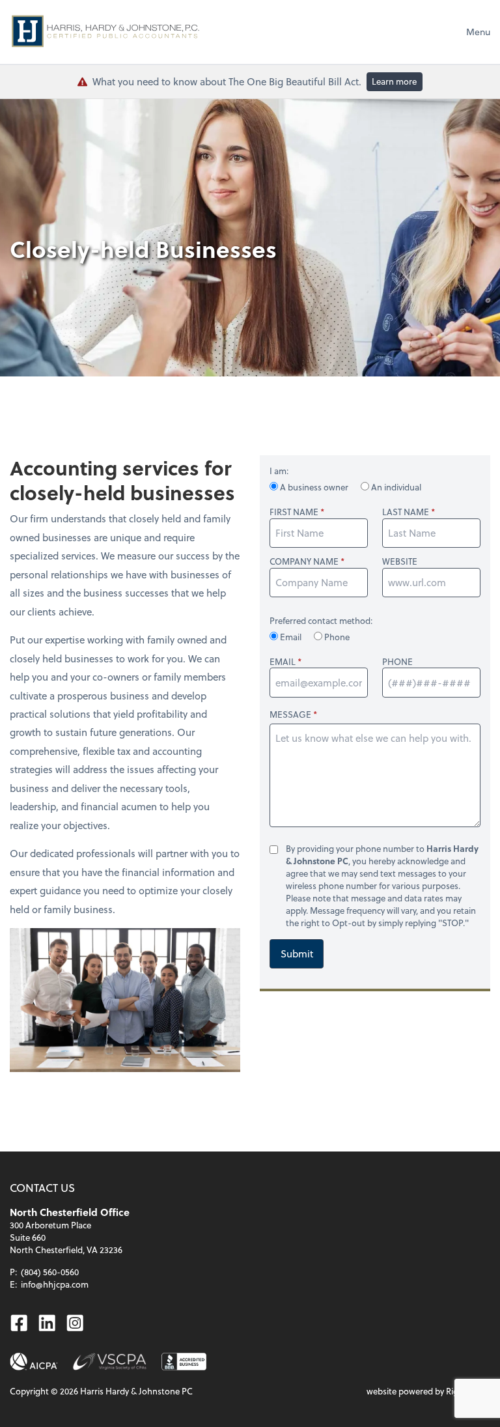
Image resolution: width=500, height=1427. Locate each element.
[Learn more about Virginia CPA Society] (109, 1361)
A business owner (314, 487)
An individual (395, 487)
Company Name (304, 561)
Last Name (405, 512)
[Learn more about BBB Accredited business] (183, 1361)
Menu (478, 31)
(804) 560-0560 (50, 1271)
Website (399, 561)
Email (290, 636)
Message (290, 714)
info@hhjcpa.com (55, 1284)
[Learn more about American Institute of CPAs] (34, 1361)
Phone (336, 636)
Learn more (394, 81)
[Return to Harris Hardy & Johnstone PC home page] (107, 32)
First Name (294, 512)
